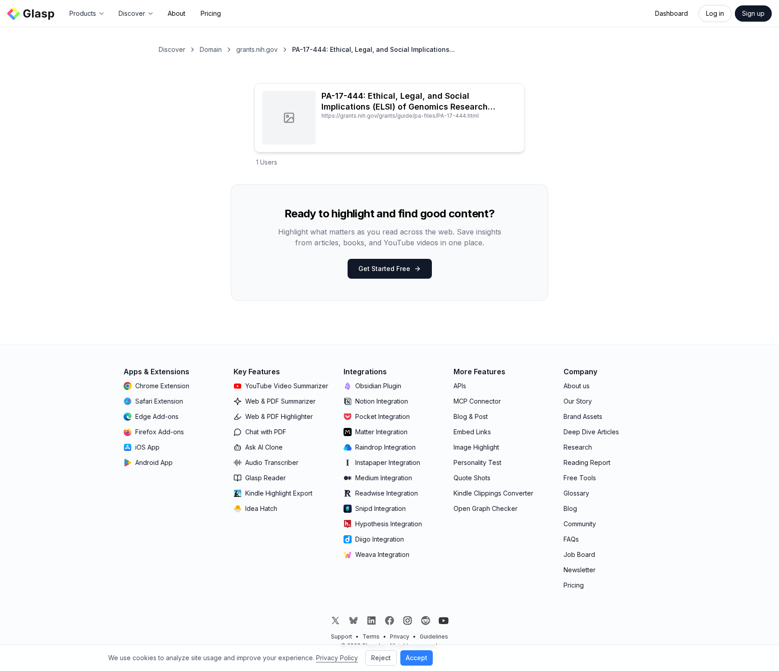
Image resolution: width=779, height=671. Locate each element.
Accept (416, 658)
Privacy (399, 636)
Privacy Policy (337, 658)
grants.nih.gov (257, 49)
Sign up (753, 13)
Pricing (211, 13)
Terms (371, 636)
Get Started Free (384, 268)
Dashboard (671, 13)
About (176, 13)
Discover (172, 49)
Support (341, 636)
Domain (211, 49)
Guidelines (434, 636)
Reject (381, 658)
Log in (715, 13)
